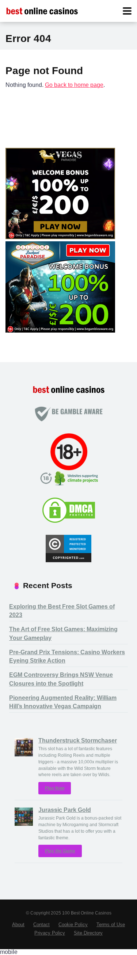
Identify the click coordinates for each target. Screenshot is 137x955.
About (18, 924)
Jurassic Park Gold (64, 810)
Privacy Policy (49, 933)
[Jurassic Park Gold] (24, 824)
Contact (41, 924)
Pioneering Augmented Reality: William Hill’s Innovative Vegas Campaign (63, 702)
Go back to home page (74, 85)
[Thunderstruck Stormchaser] (24, 754)
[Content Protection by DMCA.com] (68, 522)
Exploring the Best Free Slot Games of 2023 (62, 610)
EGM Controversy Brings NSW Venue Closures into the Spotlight (61, 679)
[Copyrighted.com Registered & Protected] (68, 560)
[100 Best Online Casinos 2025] (42, 10)
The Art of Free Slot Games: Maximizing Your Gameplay (63, 633)
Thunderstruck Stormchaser (77, 740)
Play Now (54, 788)
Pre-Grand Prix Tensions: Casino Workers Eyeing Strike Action (67, 656)
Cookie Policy (73, 924)
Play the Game (60, 851)
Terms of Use (110, 924)
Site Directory (88, 933)
